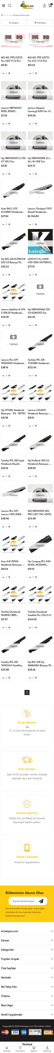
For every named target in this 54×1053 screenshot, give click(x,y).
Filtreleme (41, 22)
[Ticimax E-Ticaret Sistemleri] (27, 1044)
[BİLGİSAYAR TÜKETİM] (7, 15)
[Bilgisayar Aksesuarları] (10, 15)
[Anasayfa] (4, 15)
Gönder (42, 901)
